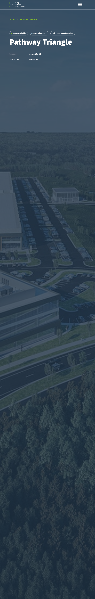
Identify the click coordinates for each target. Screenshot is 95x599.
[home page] (17, 5)
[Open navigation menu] (80, 5)
